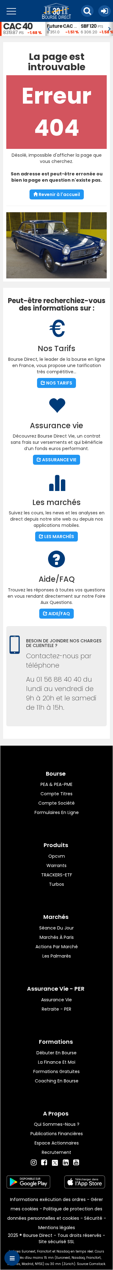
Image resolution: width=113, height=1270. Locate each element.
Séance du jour (56, 928)
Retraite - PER (56, 1009)
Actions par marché (56, 947)
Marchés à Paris (57, 937)
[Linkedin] (66, 1162)
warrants (56, 865)
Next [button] (110, 29)
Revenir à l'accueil (59, 194)
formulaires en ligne (57, 812)
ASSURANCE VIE (58, 460)
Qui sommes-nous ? (56, 1124)
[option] (62, 29)
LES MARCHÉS (58, 536)
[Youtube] (76, 1162)
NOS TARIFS (58, 383)
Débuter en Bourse (56, 1053)
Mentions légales (56, 1227)
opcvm (56, 856)
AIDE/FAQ (58, 613)
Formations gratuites (56, 1071)
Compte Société (56, 803)
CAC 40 (17, 26)
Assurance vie (56, 1000)
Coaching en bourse (56, 1081)
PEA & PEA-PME (56, 784)
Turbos (56, 884)
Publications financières (56, 1133)
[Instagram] (34, 1162)
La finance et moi (56, 1062)
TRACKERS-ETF (56, 875)
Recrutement (56, 1152)
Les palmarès (56, 956)
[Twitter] (54, 1161)
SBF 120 (88, 26)
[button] (87, 11)
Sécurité (93, 1218)
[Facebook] (44, 1162)
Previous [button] (48, 29)
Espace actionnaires (57, 1143)
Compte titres (56, 794)
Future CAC (60, 26)
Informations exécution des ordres (48, 1199)
